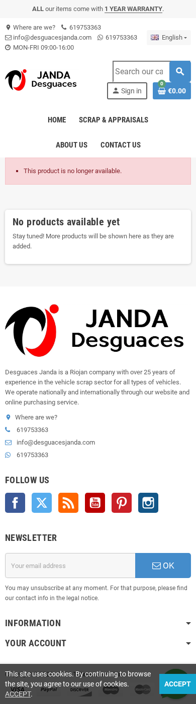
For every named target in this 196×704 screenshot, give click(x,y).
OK (167, 565)
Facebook (15, 503)
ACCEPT (18, 694)
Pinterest (122, 503)
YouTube (95, 503)
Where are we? (30, 27)
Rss (68, 503)
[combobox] (151, 71)
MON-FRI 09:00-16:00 (43, 47)
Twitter (42, 503)
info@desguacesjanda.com (51, 37)
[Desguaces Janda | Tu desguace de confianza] (42, 79)
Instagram (148, 503)
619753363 (84, 27)
